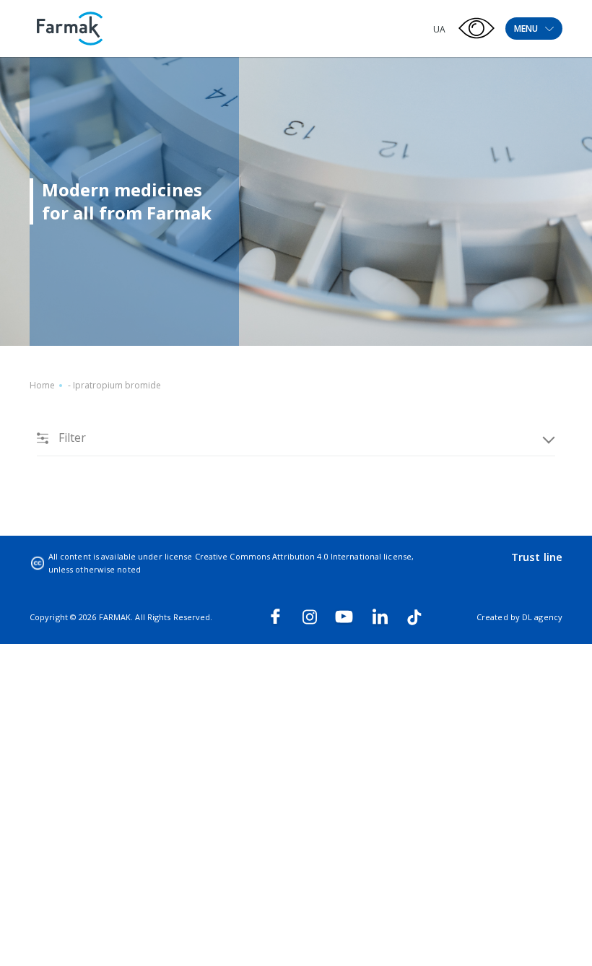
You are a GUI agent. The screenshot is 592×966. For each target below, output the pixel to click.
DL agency (542, 617)
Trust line (536, 556)
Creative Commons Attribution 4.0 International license (303, 556)
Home (42, 385)
